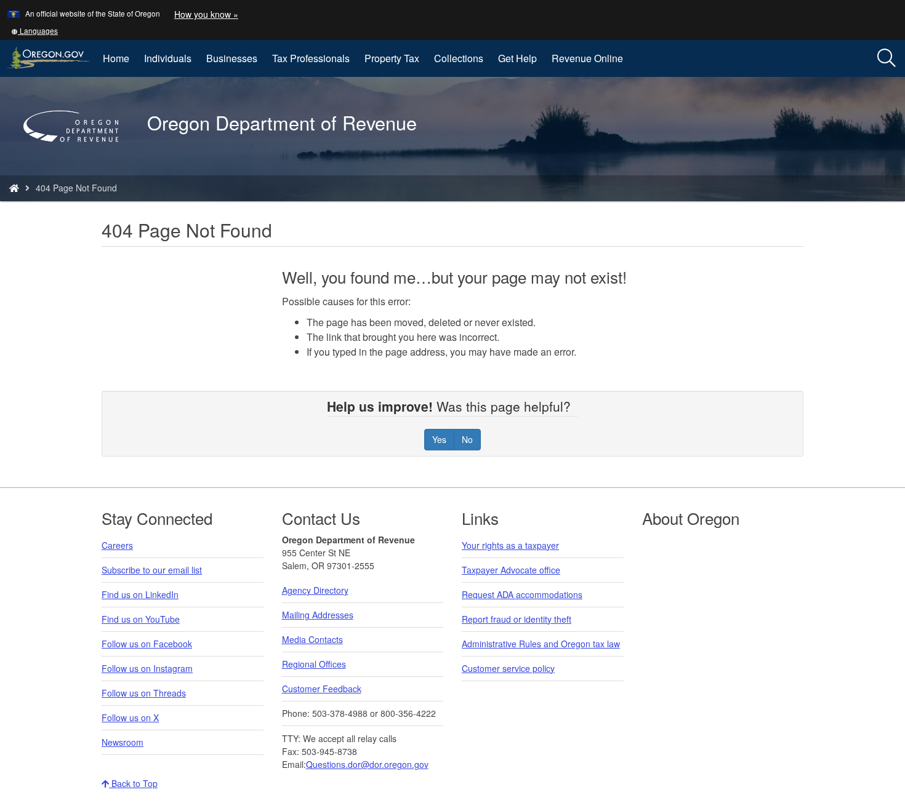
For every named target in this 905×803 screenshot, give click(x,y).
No (467, 439)
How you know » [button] (206, 14)
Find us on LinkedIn (140, 594)
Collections (458, 58)
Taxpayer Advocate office (511, 570)
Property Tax (391, 58)
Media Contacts (312, 639)
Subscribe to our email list (152, 570)
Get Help (517, 58)
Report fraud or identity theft (516, 619)
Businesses (231, 58)
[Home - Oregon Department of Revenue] (14, 188)
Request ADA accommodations (522, 594)
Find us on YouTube (141, 619)
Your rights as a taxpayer (510, 545)
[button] (34, 30)
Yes (439, 439)
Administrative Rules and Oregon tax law (541, 643)
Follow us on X (130, 717)
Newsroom (122, 742)
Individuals (167, 58)
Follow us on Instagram (147, 668)
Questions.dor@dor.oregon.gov (367, 764)
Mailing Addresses (317, 615)
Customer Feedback (321, 688)
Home (116, 58)
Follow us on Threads (144, 693)
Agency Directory (315, 590)
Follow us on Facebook (147, 643)
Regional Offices (314, 664)
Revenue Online (587, 58)
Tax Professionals (311, 58)
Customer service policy (508, 668)
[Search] (886, 58)
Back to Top (133, 783)
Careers (117, 545)
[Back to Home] (77, 159)
